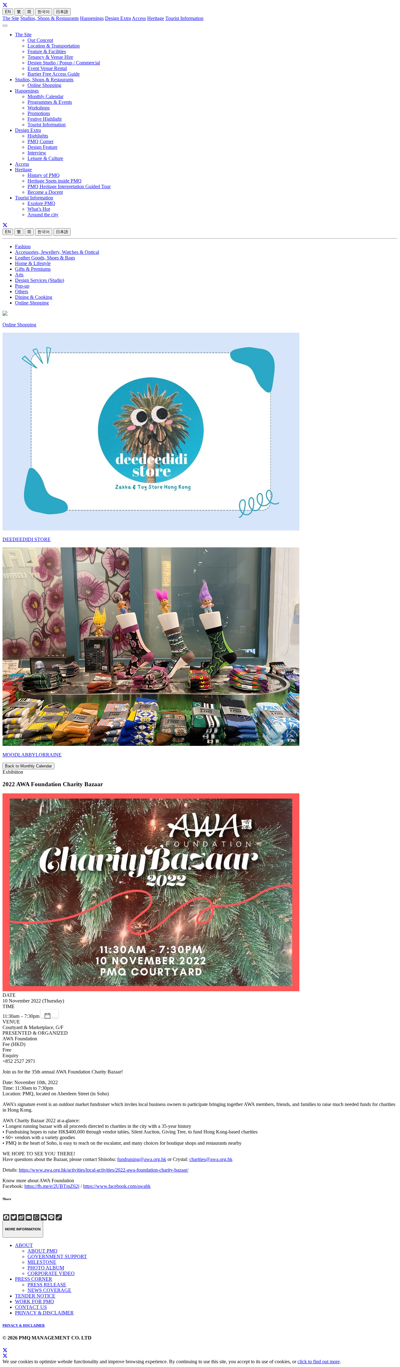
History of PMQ (44, 175)
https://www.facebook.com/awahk (117, 1186)
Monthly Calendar (45, 96)
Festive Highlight (45, 119)
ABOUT (24, 1245)
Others (21, 291)
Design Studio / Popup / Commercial (64, 62)
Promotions (39, 113)
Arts (19, 274)
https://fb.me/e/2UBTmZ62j (51, 1186)
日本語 (62, 11)
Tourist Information (184, 18)
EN (8, 11)
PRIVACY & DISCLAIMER (44, 1312)
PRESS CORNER (33, 1279)
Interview (37, 152)
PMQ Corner (40, 141)
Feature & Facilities (47, 51)
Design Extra (118, 18)
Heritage (155, 18)
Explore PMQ (41, 203)
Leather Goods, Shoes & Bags (45, 257)
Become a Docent (45, 192)
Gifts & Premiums (33, 269)
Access (139, 18)
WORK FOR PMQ (34, 1301)
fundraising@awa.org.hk (141, 1159)
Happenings (92, 18)
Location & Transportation (54, 45)
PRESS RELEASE (47, 1284)
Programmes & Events (50, 102)
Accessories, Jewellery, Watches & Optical (57, 252)
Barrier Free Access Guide (54, 74)
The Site (10, 18)
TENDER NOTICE (35, 1296)
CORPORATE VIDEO (51, 1273)
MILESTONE (42, 1262)
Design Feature (43, 147)
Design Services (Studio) (39, 280)
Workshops (39, 107)
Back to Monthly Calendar (28, 766)
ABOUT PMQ (43, 1251)
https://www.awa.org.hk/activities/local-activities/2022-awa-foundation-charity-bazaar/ (103, 1170)
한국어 (44, 11)
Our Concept (40, 40)
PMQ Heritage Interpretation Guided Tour (69, 186)
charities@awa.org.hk (210, 1159)
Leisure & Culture (45, 158)
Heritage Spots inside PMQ (55, 180)
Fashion (23, 246)
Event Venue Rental (47, 68)
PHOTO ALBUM (46, 1267)
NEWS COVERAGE (49, 1290)
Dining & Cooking (33, 297)
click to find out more (319, 1361)
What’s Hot (39, 209)
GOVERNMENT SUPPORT (57, 1256)
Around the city (43, 214)
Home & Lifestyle (33, 263)
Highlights (38, 135)
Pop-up (22, 286)
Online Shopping (44, 85)
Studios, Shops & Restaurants (49, 18)
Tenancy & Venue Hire (50, 57)
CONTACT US (31, 1307)
